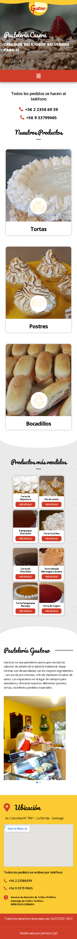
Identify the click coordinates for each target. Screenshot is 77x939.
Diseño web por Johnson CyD (39, 933)
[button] (37, 782)
